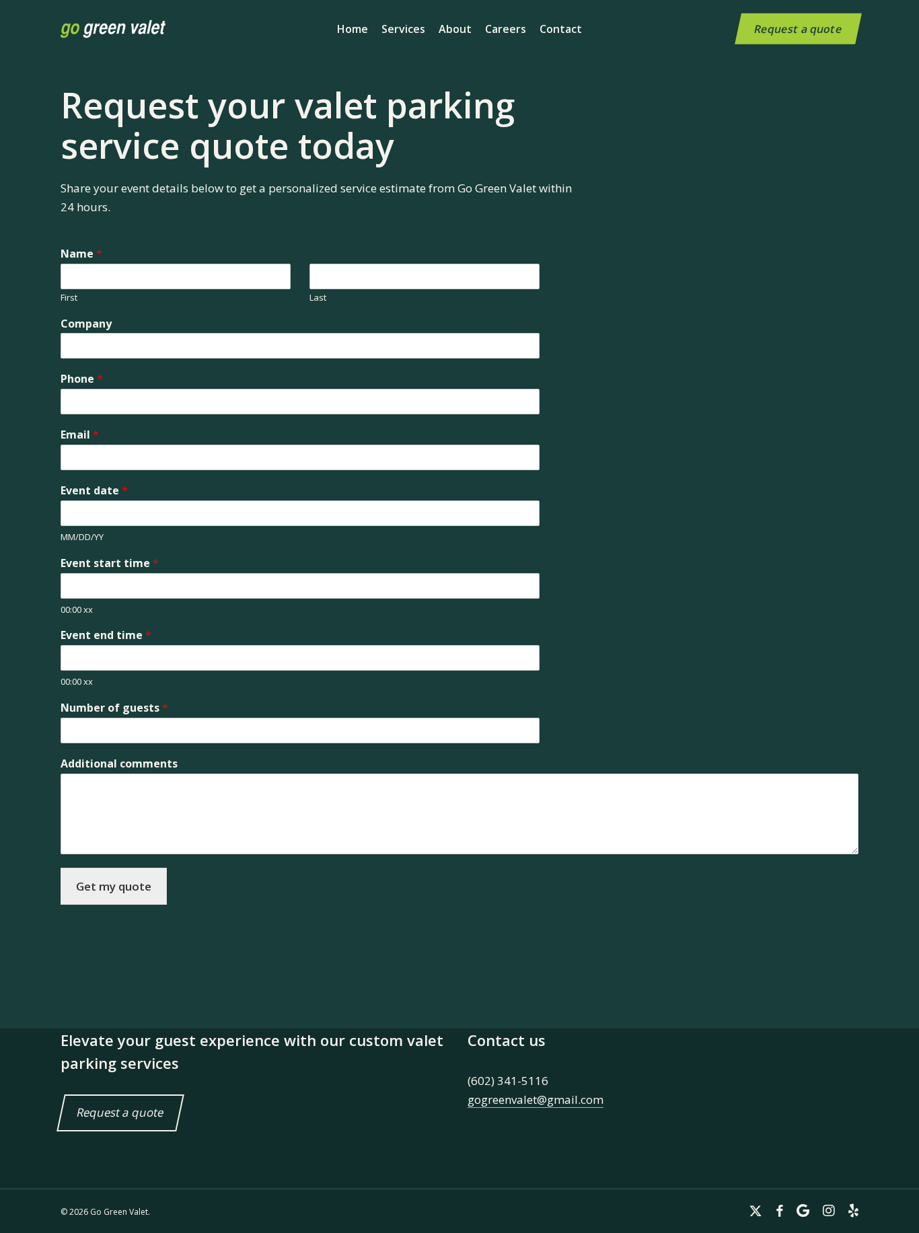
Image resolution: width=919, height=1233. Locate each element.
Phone (82, 379)
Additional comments (119, 764)
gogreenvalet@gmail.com (535, 1099)
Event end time (106, 635)
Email (80, 435)
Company (86, 324)
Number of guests (114, 708)
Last (317, 297)
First (69, 297)
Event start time (110, 563)
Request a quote (120, 1113)
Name (81, 254)
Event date (94, 491)
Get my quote (113, 886)
